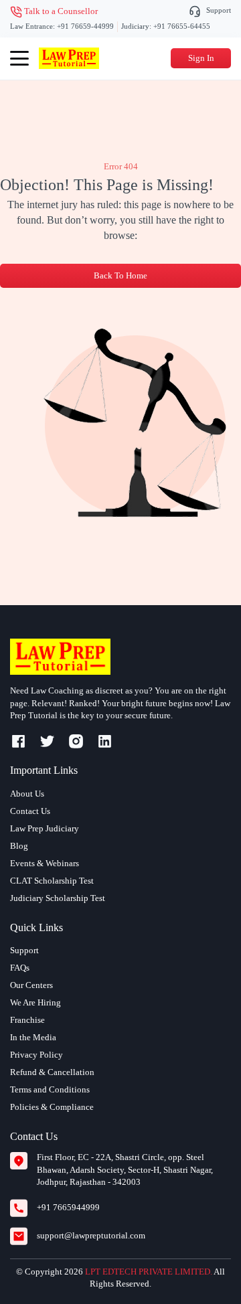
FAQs (19, 968)
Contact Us (30, 811)
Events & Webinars (44, 863)
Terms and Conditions (50, 1089)
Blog (19, 846)
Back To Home (120, 275)
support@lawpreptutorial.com (91, 1235)
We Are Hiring (35, 1002)
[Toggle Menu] (19, 58)
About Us (27, 794)
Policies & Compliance (52, 1107)
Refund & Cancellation (52, 1072)
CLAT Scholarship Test (52, 881)
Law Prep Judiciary (44, 828)
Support (218, 10)
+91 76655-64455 (181, 26)
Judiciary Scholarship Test (57, 898)
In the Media (33, 1037)
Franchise (27, 1020)
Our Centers (31, 985)
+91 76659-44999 (85, 26)
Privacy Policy (36, 1055)
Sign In (201, 58)
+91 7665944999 (68, 1207)
